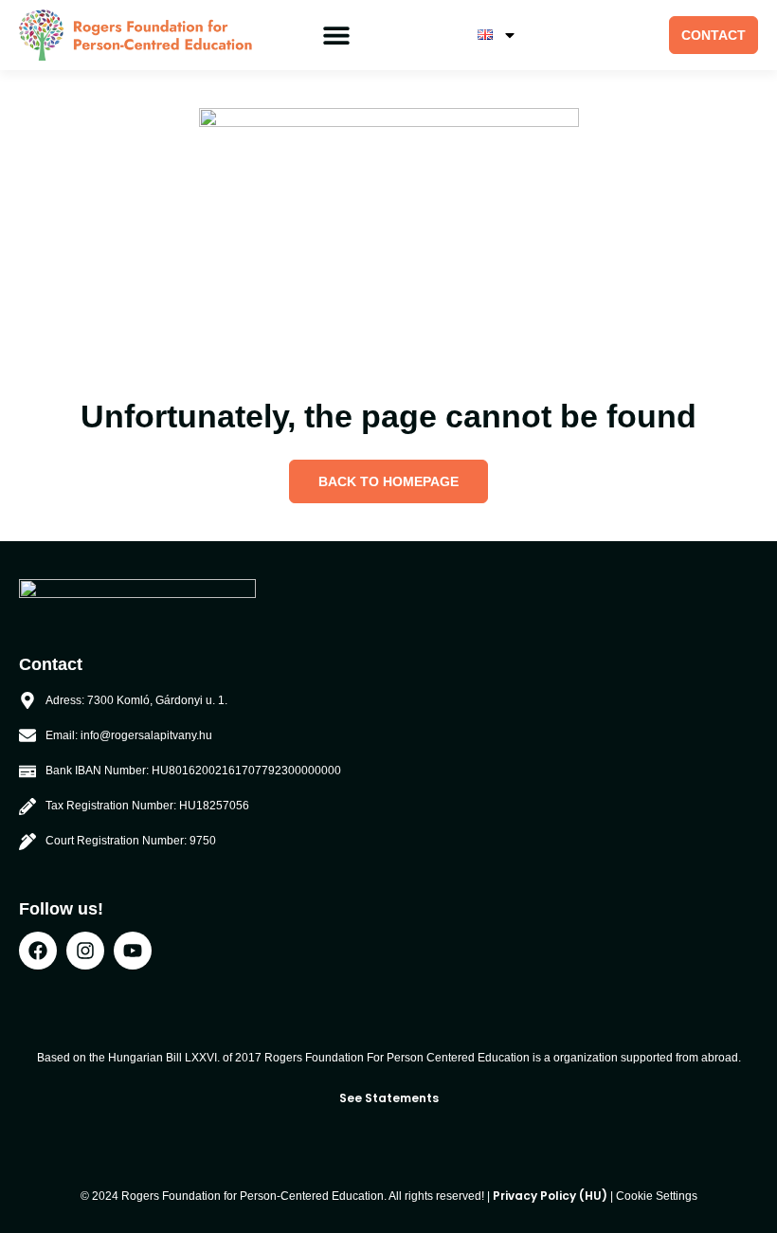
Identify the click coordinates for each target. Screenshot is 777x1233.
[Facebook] (38, 951)
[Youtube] (133, 951)
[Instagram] (85, 951)
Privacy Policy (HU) (550, 1196)
